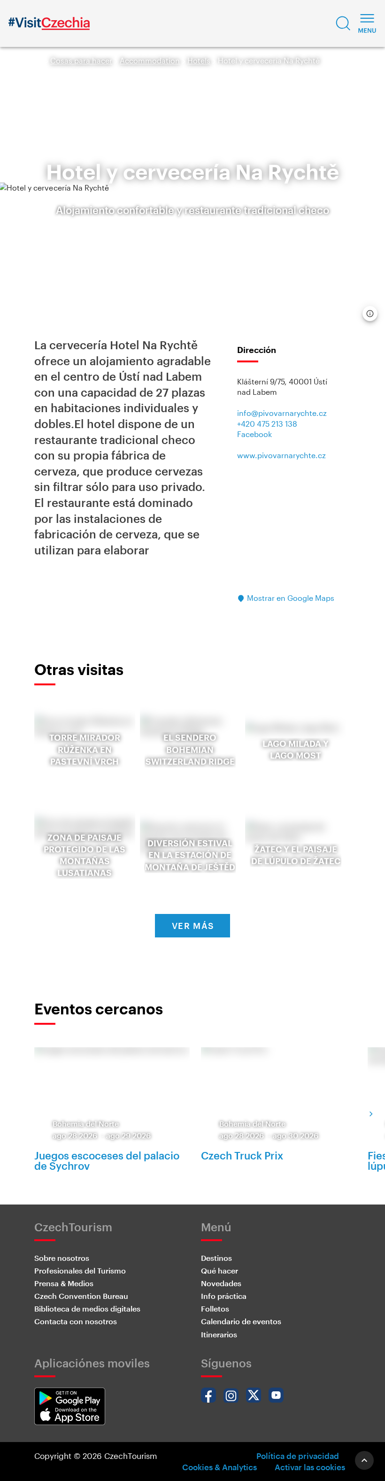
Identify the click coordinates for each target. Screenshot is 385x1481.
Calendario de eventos (241, 1321)
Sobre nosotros (61, 1257)
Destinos (216, 1257)
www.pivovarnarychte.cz (281, 455)
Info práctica (223, 1295)
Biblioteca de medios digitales (87, 1308)
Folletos (215, 1308)
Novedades (221, 1283)
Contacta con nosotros (75, 1321)
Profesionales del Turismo (80, 1270)
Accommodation (150, 60)
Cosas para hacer (81, 60)
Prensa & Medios (63, 1283)
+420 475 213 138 (267, 423)
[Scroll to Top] (364, 1460)
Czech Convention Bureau (81, 1295)
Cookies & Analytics (219, 1467)
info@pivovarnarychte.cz (282, 412)
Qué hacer (219, 1270)
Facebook (254, 434)
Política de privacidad (297, 1455)
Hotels (198, 60)
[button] (343, 23)
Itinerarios (219, 1334)
